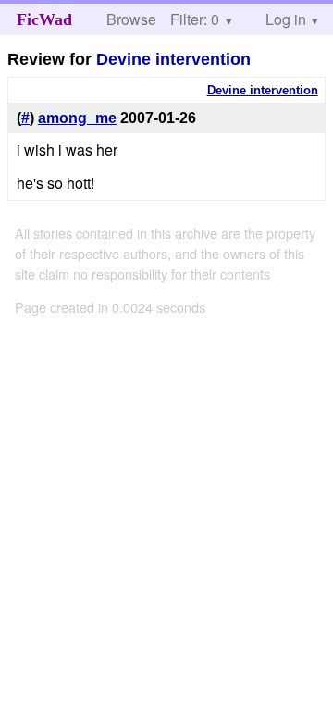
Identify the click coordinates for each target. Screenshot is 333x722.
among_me (77, 118)
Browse (131, 19)
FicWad (44, 19)
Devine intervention (173, 59)
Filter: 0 (194, 19)
